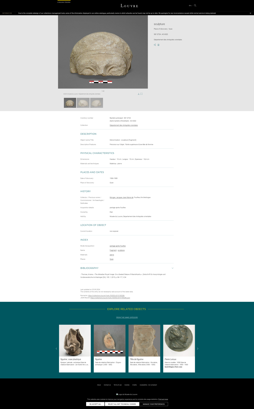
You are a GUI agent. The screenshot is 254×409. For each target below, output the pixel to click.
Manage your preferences (154, 404)
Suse (111, 259)
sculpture (121, 250)
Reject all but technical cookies (122, 404)
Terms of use (118, 385)
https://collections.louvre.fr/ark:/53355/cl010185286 (106, 296)
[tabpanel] (127, 348)
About (99, 385)
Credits (134, 385)
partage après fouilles (118, 246)
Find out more (163, 399)
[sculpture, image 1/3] (70, 103)
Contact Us (107, 385)
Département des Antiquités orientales (124, 125)
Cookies (127, 385)
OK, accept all (95, 404)
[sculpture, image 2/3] (83, 103)
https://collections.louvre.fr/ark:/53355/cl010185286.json (110, 298)
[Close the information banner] (250, 13)
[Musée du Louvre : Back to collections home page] (129, 5)
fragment (113, 250)
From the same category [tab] (127, 317)
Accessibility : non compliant (148, 385)
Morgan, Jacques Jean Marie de (121, 197)
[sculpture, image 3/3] (96, 103)
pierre (112, 255)
